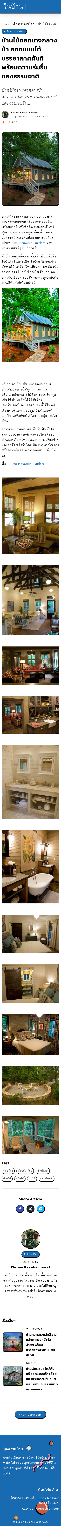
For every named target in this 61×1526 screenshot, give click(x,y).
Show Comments (30, 1414)
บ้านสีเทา (42, 1170)
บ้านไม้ (7, 1178)
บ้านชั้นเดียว (25, 1170)
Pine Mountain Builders (29, 243)
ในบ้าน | (15, 6)
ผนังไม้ (20, 1178)
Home (5, 24)
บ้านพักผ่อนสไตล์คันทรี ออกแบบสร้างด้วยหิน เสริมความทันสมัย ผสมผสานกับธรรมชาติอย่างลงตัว (42, 1379)
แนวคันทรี (46, 1178)
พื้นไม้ (32, 1178)
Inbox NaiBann (48, 1498)
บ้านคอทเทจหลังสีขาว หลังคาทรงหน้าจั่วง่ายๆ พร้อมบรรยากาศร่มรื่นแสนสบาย (41, 1345)
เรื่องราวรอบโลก (23, 24)
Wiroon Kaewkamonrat (24, 112)
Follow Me (30, 1254)
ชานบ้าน (8, 1170)
